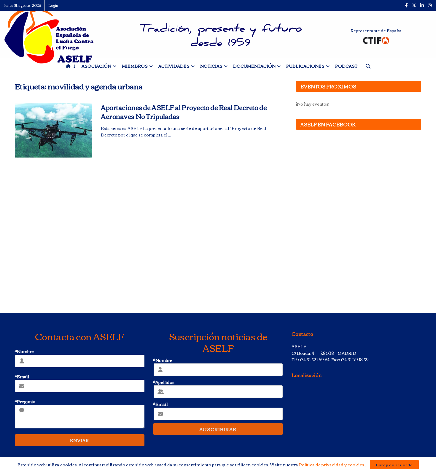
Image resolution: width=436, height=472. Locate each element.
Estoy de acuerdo (394, 464)
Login (53, 5)
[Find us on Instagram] (430, 5)
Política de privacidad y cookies (332, 464)
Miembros (135, 66)
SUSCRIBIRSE (217, 429)
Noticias (211, 66)
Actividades (174, 66)
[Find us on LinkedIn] (422, 5)
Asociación (96, 66)
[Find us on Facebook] (406, 5)
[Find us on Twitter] (414, 5)
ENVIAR (79, 440)
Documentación (254, 66)
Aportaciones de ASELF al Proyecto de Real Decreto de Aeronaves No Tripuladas (184, 111)
